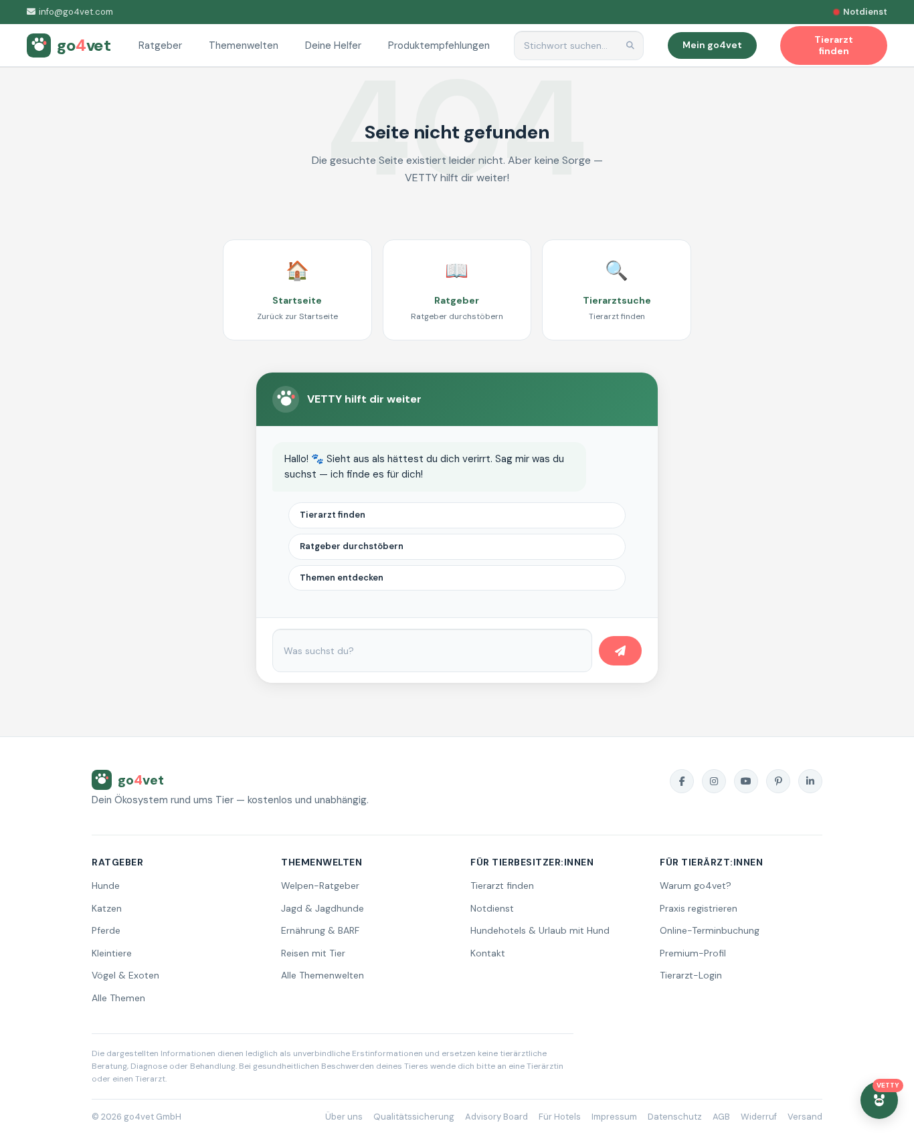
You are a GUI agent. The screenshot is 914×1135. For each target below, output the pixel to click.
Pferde (106, 930)
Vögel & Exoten (125, 975)
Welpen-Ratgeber (320, 886)
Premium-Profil (693, 953)
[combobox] (579, 46)
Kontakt (487, 953)
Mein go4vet (712, 45)
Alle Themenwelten (322, 975)
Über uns (344, 1116)
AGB (721, 1116)
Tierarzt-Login (691, 975)
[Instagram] (714, 781)
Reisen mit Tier (313, 953)
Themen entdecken (341, 577)
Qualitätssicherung (413, 1116)
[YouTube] (746, 781)
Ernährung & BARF (320, 930)
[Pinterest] (778, 781)
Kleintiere (112, 953)
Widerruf (759, 1116)
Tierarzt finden (332, 514)
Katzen (107, 908)
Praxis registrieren (698, 908)
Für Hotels (560, 1116)
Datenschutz (675, 1116)
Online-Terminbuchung (709, 930)
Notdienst (492, 908)
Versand (805, 1116)
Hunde (106, 886)
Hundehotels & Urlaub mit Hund (540, 930)
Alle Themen (118, 998)
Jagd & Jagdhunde (322, 908)
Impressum (614, 1116)
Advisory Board (496, 1116)
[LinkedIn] (810, 781)
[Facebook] (682, 781)
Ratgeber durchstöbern (351, 546)
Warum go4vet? (695, 886)
